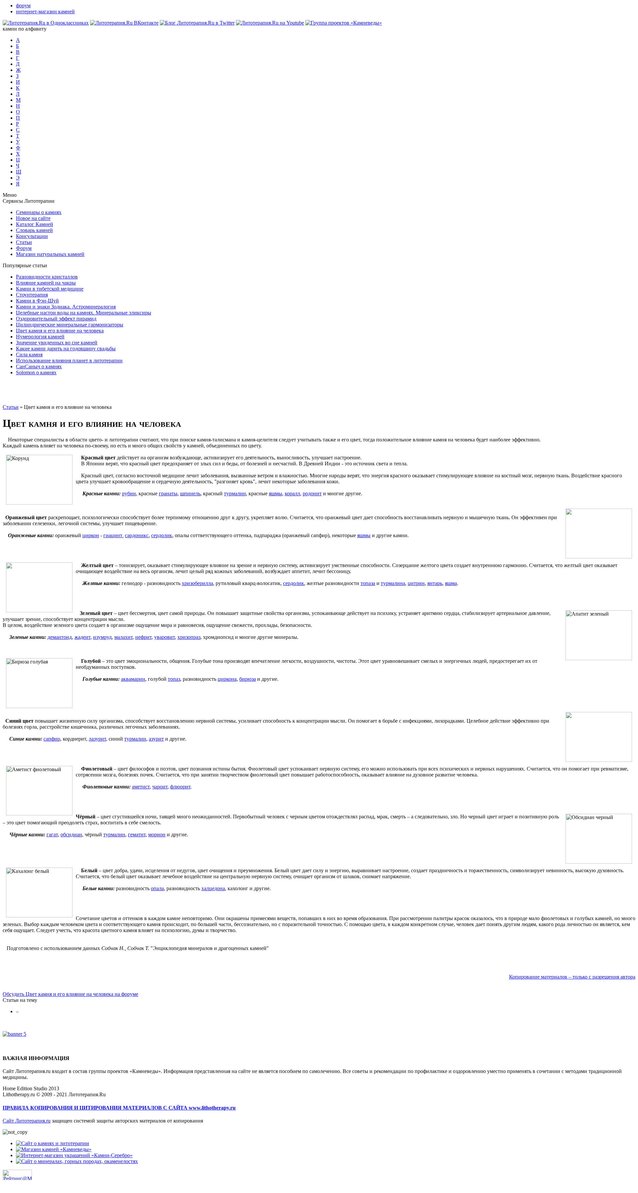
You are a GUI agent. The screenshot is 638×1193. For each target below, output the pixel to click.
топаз (174, 679)
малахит (123, 637)
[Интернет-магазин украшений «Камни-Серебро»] (74, 1155)
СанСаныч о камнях (39, 366)
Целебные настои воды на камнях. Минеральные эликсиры (83, 312)
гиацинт (112, 535)
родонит (312, 493)
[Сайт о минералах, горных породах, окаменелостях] (77, 1161)
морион (156, 834)
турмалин (235, 493)
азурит (156, 739)
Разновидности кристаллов (47, 277)
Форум (24, 248)
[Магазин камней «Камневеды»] (53, 1149)
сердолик (161, 535)
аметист (141, 786)
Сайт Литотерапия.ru (27, 1121)
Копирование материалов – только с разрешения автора (572, 977)
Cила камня (29, 354)
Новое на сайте (33, 218)
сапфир (52, 739)
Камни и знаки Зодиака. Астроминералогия (66, 306)
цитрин (416, 583)
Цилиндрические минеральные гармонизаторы (69, 324)
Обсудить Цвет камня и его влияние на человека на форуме (70, 994)
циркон (90, 535)
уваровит (164, 637)
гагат (52, 834)
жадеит (82, 637)
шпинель (190, 493)
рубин (129, 493)
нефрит (143, 637)
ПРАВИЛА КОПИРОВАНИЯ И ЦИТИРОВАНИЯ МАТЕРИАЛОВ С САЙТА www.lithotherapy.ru (119, 1108)
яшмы (275, 493)
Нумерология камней (40, 336)
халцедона (213, 888)
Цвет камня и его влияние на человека (60, 330)
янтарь (434, 583)
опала (157, 888)
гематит (137, 834)
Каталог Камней (34, 224)
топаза (368, 583)
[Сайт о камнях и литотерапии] (52, 1143)
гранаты (168, 493)
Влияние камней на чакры (46, 283)
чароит (159, 786)
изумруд (102, 637)
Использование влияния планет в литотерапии (69, 360)
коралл (292, 493)
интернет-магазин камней (45, 11)
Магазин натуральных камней (50, 254)
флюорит (180, 786)
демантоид (60, 637)
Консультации (32, 236)
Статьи (24, 242)
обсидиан (71, 834)
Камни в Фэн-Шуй (37, 300)
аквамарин (133, 679)
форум (23, 5)
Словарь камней (34, 230)
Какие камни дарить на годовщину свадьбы (66, 348)
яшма (451, 583)
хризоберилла (197, 583)
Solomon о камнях (36, 372)
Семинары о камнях (38, 212)
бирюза (247, 679)
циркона (227, 679)
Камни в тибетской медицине (49, 289)
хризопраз (188, 637)
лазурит (97, 739)
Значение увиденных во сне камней (56, 342)
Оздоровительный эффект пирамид (56, 318)
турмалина (393, 583)
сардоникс (137, 535)
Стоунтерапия (32, 295)
